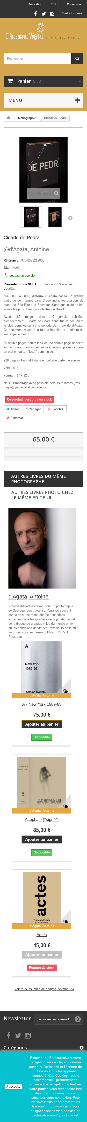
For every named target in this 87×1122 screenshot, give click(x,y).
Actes (41, 935)
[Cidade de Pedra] (55, 217)
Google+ (57, 409)
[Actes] (41, 899)
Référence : (12, 260)
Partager (34, 409)
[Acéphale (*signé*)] (41, 784)
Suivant (70, 217)
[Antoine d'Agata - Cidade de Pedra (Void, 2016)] (31, 217)
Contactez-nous (72, 13)
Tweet (14, 409)
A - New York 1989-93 (41, 704)
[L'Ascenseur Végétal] (43, 31)
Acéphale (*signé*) (42, 819)
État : (7, 267)
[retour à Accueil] (8, 118)
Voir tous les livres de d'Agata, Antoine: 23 (44, 989)
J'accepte (13, 1086)
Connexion (74, 4)
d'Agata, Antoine (26, 249)
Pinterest (16, 418)
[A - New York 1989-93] (41, 668)
